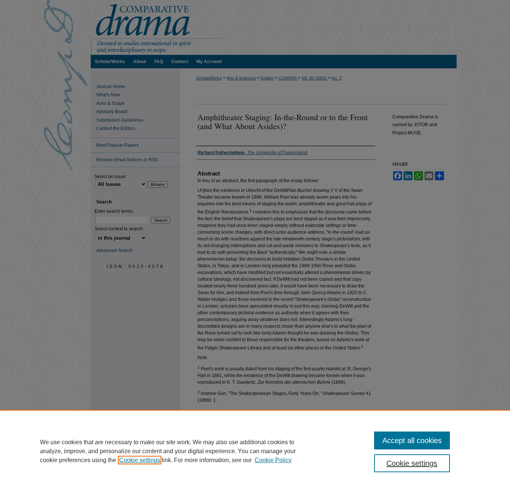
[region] (255, 451)
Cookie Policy (273, 460)
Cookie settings (139, 460)
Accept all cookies (412, 440)
